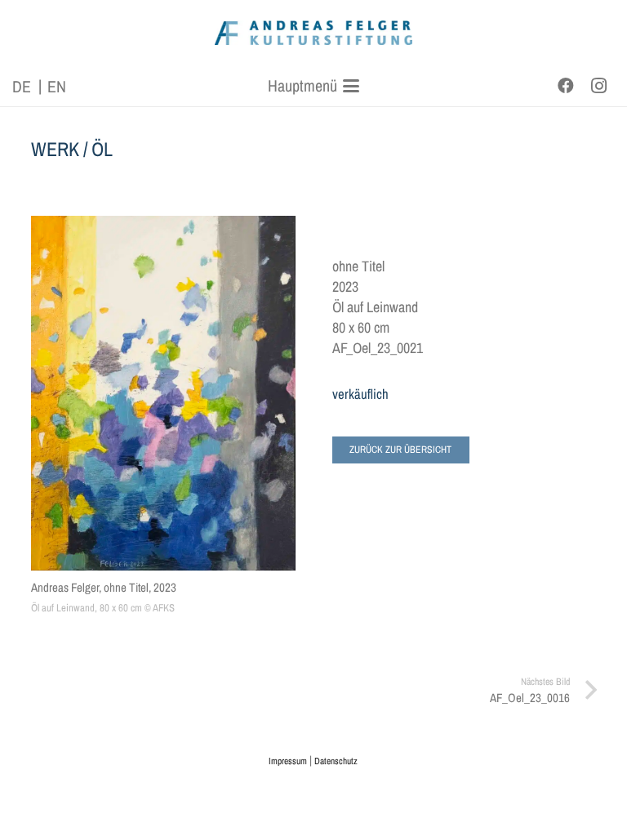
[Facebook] (565, 85)
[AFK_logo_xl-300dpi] (314, 32)
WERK (55, 149)
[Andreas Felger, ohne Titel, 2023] (163, 393)
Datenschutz (336, 761)
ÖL (102, 149)
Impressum (288, 761)
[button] (314, 85)
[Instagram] (598, 85)
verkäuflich (360, 394)
